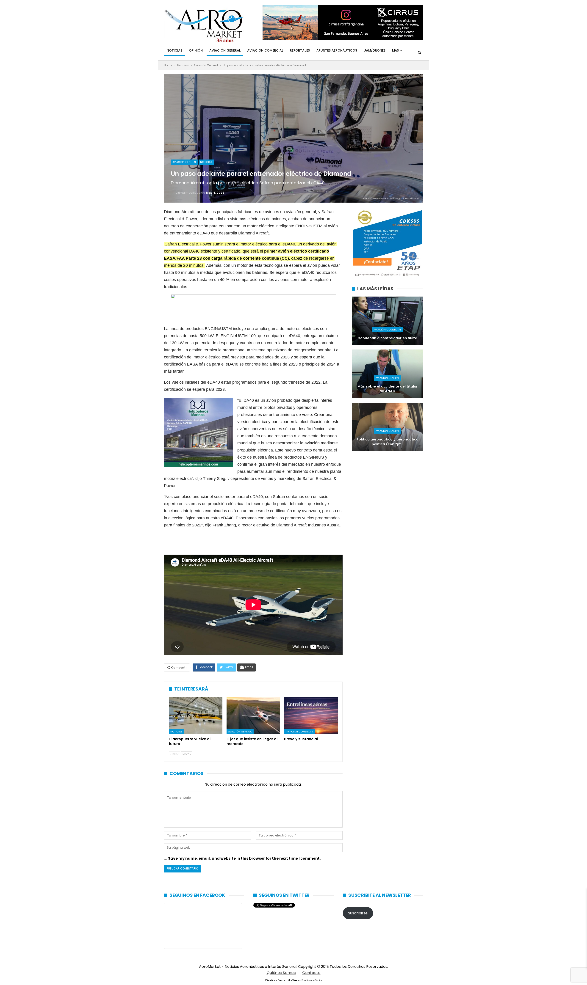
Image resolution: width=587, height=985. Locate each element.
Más (395, 50)
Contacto (311, 972)
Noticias (174, 50)
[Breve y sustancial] (311, 715)
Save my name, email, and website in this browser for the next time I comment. (244, 858)
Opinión (196, 50)
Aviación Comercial (265, 50)
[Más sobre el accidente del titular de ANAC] (387, 373)
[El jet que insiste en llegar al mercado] (253, 715)
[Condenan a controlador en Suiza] (387, 320)
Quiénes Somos (281, 972)
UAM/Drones (374, 50)
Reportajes (300, 50)
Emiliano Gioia (312, 980)
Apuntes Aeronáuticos (336, 50)
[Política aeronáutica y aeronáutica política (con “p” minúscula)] (387, 426)
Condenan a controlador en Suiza (387, 338)
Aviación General (225, 50)
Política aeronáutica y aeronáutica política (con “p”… (387, 441)
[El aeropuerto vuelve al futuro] (195, 715)
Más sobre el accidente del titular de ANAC (387, 388)
